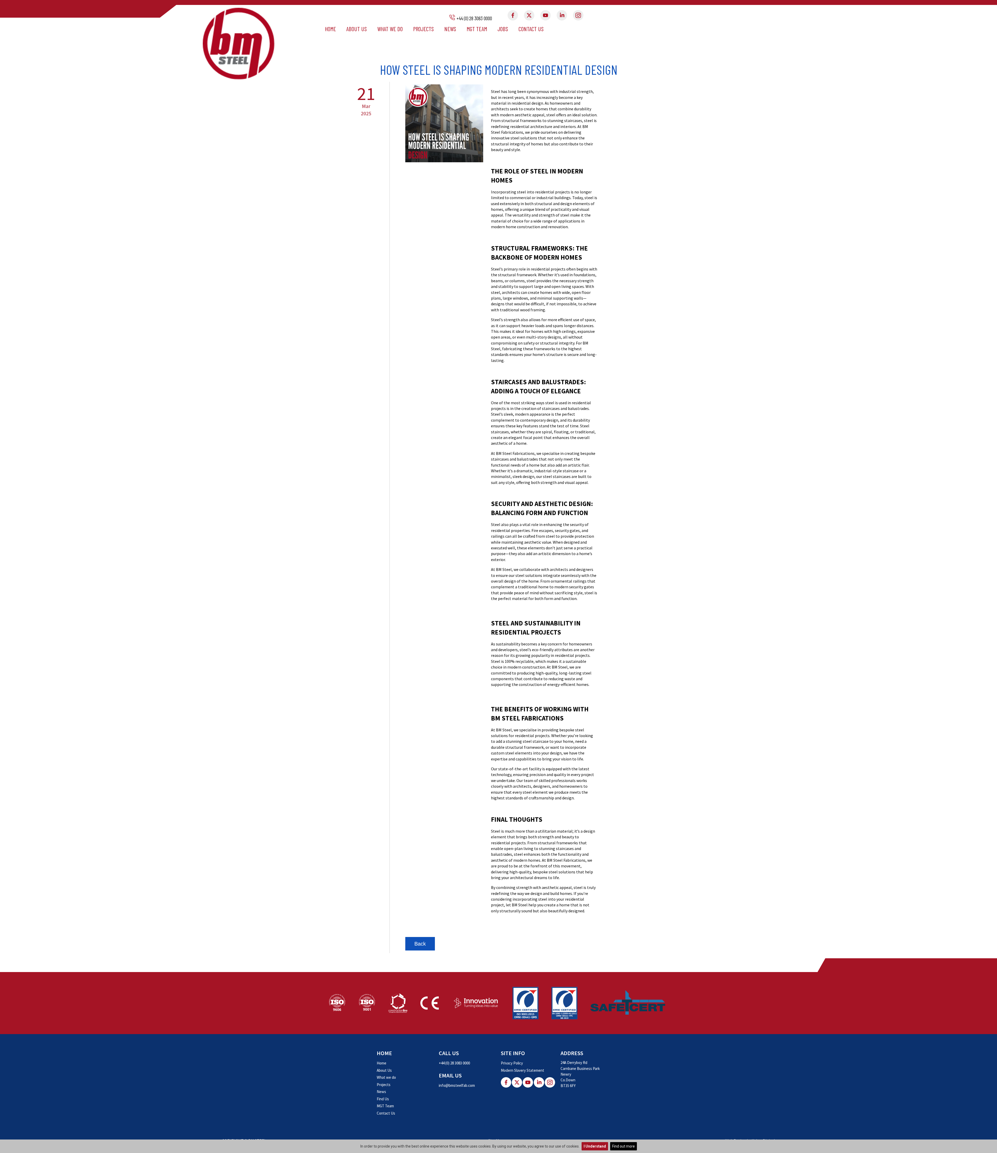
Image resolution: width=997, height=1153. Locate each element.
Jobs (502, 28)
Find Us (383, 1098)
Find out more (623, 1146)
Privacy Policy (512, 1063)
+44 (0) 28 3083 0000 (474, 18)
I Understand (595, 1146)
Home (330, 28)
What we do (390, 28)
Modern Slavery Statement (522, 1070)
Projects (423, 28)
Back (420, 944)
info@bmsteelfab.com (457, 1085)
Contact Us (531, 28)
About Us (356, 28)
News (450, 28)
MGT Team (477, 28)
